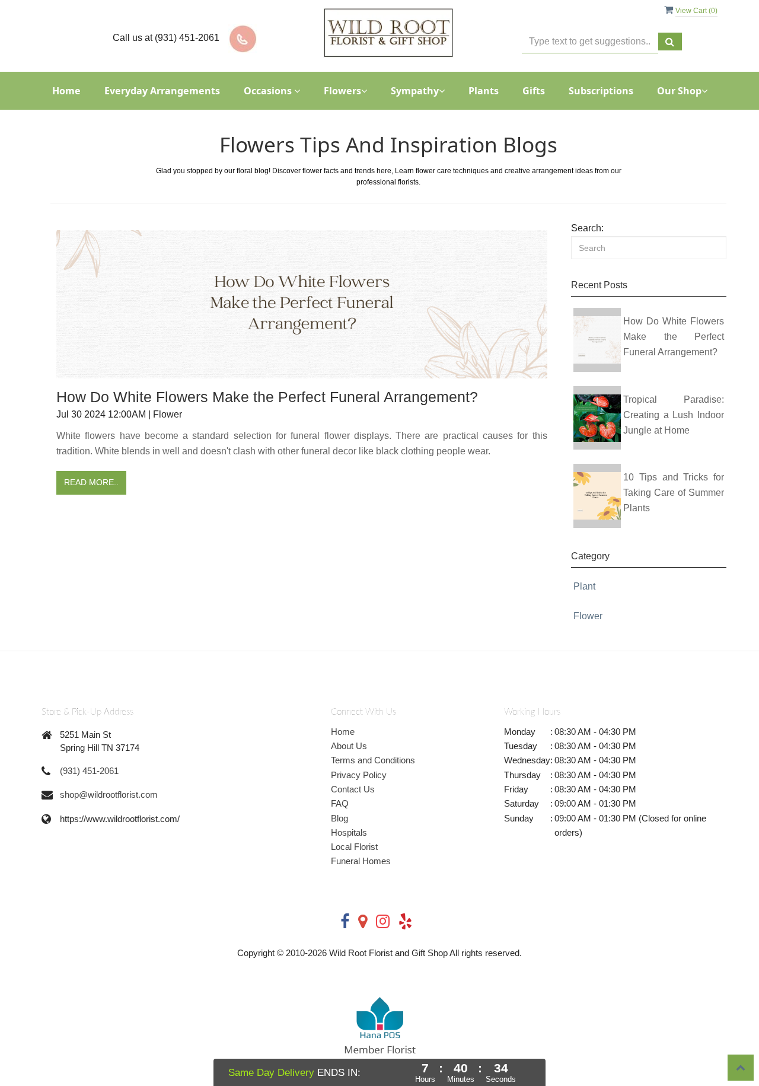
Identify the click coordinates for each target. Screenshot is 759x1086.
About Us (349, 746)
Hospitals (349, 832)
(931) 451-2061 (89, 771)
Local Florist (354, 847)
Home (66, 90)
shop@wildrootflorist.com (109, 794)
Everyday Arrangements (162, 90)
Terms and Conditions (373, 760)
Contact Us (353, 789)
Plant (584, 586)
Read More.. (91, 482)
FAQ (340, 803)
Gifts (533, 90)
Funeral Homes (361, 861)
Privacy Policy (359, 775)
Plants (483, 90)
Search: (587, 228)
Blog (339, 818)
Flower (587, 616)
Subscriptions (601, 90)
